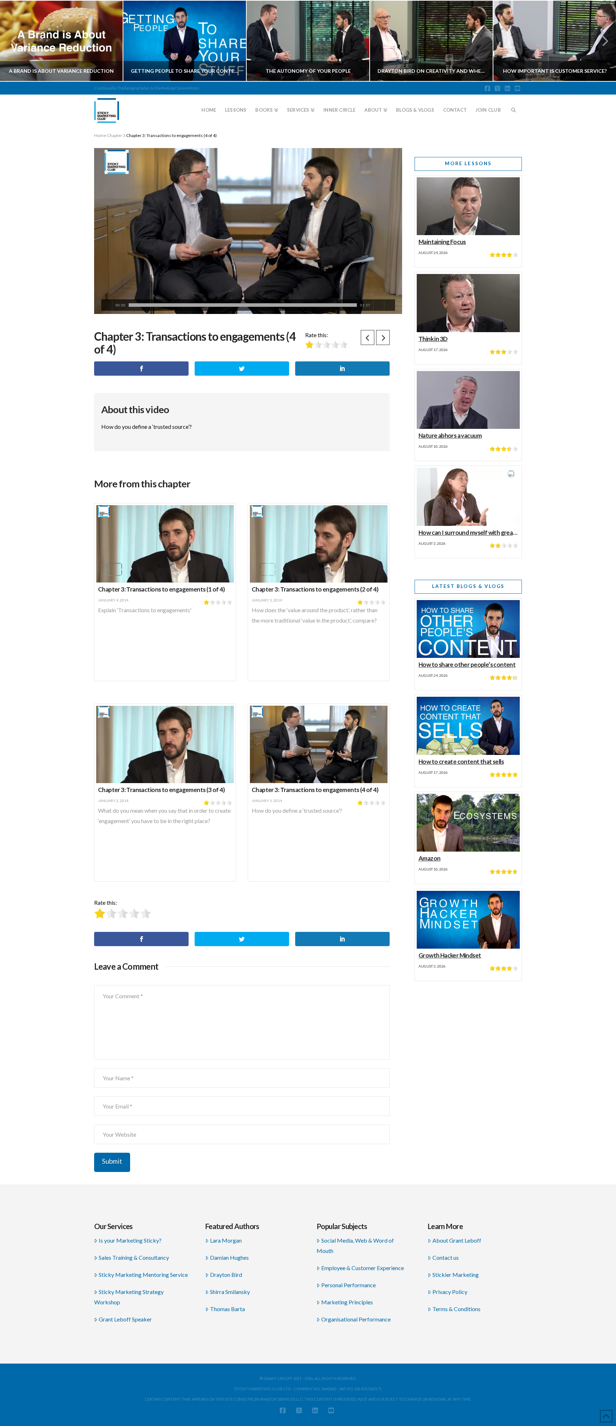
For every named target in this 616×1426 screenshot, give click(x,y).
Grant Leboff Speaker (125, 1319)
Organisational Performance (356, 1319)
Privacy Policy (449, 1291)
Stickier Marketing (455, 1274)
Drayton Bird (226, 1274)
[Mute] (379, 305)
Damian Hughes (229, 1257)
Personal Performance (348, 1285)
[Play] (107, 305)
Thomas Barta (227, 1308)
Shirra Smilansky (230, 1291)
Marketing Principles (347, 1302)
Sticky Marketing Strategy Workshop (129, 1296)
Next (601, 41)
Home (100, 135)
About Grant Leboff (456, 1240)
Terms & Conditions (456, 1308)
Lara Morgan (226, 1240)
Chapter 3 (116, 135)
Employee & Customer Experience (362, 1267)
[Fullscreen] (389, 305)
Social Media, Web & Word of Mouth (355, 1245)
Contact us (445, 1257)
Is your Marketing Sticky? (130, 1240)
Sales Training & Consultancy (134, 1257)
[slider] (243, 305)
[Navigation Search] (513, 107)
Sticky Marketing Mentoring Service (143, 1274)
